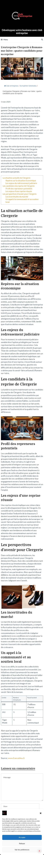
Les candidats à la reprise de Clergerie (19, 186)
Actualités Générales (28, 86)
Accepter (22, 837)
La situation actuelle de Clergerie (16, 178)
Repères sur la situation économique (21, 180)
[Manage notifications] (39, 851)
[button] (40, 813)
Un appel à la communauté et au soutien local (22, 200)
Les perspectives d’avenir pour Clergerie (19, 194)
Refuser (22, 844)
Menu (5, 39)
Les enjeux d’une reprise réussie (19, 191)
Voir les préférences (22, 850)
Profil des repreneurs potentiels (19, 188)
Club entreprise (12, 86)
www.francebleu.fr (16, 758)
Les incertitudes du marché (17, 196)
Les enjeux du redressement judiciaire (21, 183)
